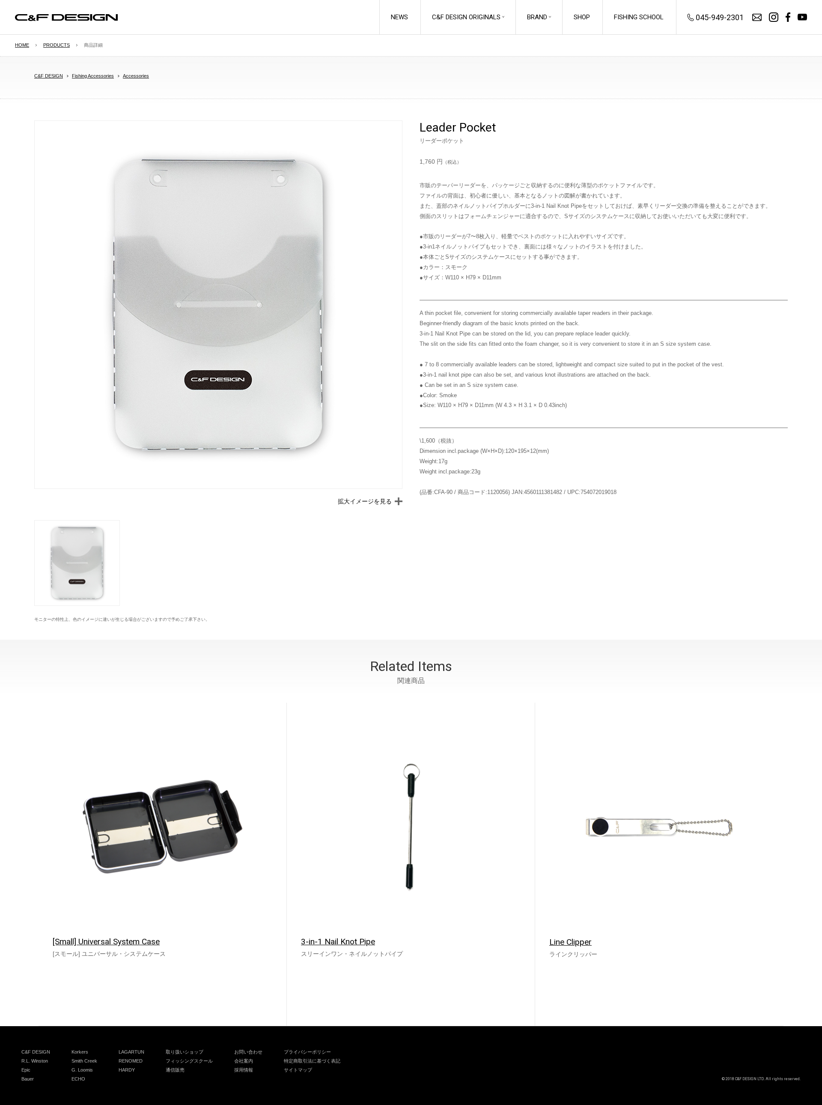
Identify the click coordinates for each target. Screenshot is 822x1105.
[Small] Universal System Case (106, 941)
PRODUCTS (56, 45)
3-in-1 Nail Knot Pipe (338, 941)
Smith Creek (84, 1060)
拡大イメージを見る (365, 501)
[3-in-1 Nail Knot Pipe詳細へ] (411, 826)
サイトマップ (298, 1069)
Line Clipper (570, 942)
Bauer (27, 1078)
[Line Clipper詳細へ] (659, 827)
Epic (25, 1069)
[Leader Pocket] (218, 304)
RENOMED (131, 1060)
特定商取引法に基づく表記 (312, 1060)
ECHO (78, 1078)
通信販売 (175, 1069)
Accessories (136, 75)
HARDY (127, 1069)
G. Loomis (82, 1069)
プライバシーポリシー (307, 1051)
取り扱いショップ (184, 1051)
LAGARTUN (131, 1051)
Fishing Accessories (93, 75)
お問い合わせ (757, 17)
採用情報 (243, 1069)
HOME (22, 45)
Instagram (773, 17)
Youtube (802, 17)
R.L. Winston (34, 1060)
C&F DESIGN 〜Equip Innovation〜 (66, 17)
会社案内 (243, 1060)
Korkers (79, 1051)
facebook (788, 17)
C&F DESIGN (48, 75)
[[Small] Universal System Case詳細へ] (162, 826)
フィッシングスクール (189, 1060)
